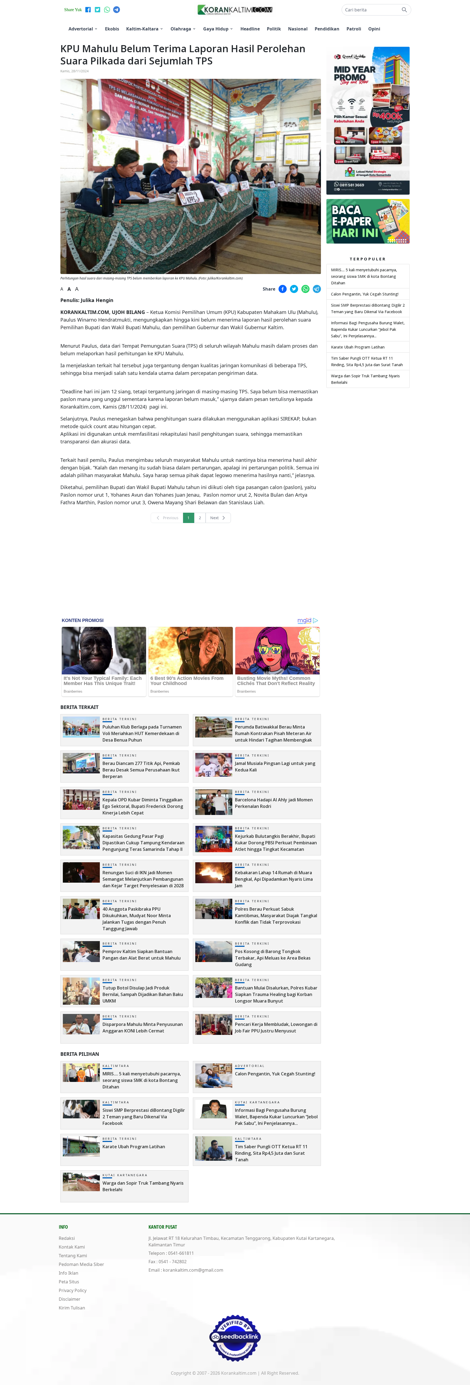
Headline (250, 29)
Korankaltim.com (238, 1373)
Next (214, 517)
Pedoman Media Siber (81, 1264)
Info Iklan (68, 1273)
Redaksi (67, 1238)
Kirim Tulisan (72, 1308)
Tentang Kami (73, 1256)
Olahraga (181, 29)
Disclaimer (70, 1299)
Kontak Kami (72, 1247)
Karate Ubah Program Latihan (358, 347)
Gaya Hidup (215, 29)
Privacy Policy (72, 1290)
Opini (374, 29)
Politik (274, 29)
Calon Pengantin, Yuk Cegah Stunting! (364, 294)
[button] (376, 9)
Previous (170, 517)
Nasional (298, 29)
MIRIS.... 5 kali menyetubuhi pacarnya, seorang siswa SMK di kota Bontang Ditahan (364, 276)
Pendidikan (327, 29)
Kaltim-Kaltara (142, 29)
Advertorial (81, 29)
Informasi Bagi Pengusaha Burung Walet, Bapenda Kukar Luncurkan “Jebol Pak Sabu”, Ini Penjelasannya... (368, 329)
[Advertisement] (190, 570)
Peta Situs (69, 1282)
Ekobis (112, 29)
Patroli (354, 29)
